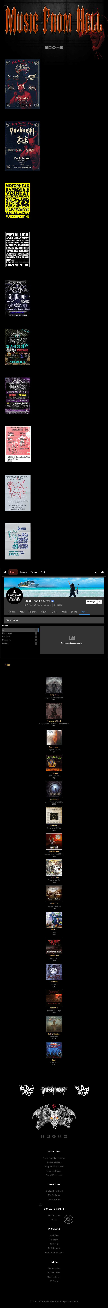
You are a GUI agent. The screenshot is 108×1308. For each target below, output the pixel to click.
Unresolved (6, 640)
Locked (5, 643)
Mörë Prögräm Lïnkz (54, 1252)
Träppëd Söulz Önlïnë (54, 1166)
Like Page (91, 602)
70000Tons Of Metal (37, 601)
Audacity (54, 1240)
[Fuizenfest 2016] (17, 395)
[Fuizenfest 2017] (17, 347)
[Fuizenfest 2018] (17, 298)
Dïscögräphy (54, 1195)
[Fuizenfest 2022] (17, 249)
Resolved (6, 637)
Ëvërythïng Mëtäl (54, 1175)
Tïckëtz (54, 1219)
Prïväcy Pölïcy (54, 1272)
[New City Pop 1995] (18, 541)
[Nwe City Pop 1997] (18, 444)
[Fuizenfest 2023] (17, 201)
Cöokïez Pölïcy (54, 1277)
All (3, 630)
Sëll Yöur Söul (54, 1215)
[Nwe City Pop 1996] (18, 492)
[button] (95, 572)
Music (29, 605)
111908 (59, 605)
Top (8, 665)
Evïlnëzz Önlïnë (54, 1171)
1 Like (48, 605)
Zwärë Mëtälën (54, 1162)
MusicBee (54, 1235)
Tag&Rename (54, 1248)
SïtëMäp (54, 1281)
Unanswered (7, 633)
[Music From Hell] (54, 20)
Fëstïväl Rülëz (54, 1268)
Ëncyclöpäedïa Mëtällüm (54, 1158)
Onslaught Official (54, 1191)
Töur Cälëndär (54, 1199)
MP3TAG (54, 1244)
